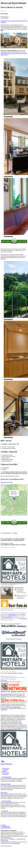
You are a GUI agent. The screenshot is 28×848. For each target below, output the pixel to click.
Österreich (5, 770)
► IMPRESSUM (5, 826)
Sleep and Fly (4, 792)
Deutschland (6, 768)
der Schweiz (6, 772)
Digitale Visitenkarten (6, 694)
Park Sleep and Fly (23, 618)
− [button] (2, 489)
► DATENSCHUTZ (6, 827)
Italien (4, 771)
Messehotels (5, 810)
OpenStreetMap (19, 515)
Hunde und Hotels (6, 801)
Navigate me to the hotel (7, 482)
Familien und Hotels (6, 784)
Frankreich (5, 774)
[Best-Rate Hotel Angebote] (14, 582)
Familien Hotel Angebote (12, 615)
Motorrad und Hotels (6, 764)
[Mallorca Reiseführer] (14, 627)
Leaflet (13, 515)
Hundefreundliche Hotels (8, 617)
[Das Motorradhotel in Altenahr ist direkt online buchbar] (14, 243)
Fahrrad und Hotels (6, 777)
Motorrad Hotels (12, 614)
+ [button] (2, 486)
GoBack (15, 533)
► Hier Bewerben (15, 843)
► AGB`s (3, 825)
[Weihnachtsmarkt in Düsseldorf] (14, 636)
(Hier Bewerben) (4, 680)
